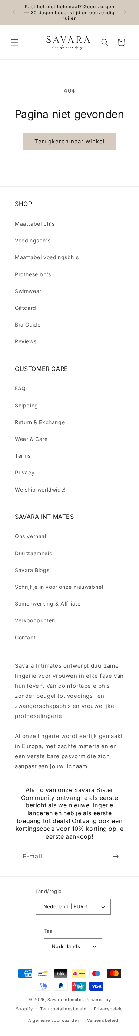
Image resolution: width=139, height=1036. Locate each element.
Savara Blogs (32, 570)
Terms (23, 455)
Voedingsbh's (32, 240)
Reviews (25, 341)
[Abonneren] (115, 856)
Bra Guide (27, 324)
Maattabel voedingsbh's (47, 257)
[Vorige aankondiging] (14, 12)
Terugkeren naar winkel (69, 141)
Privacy (24, 472)
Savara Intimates (65, 999)
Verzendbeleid (102, 1020)
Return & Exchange (40, 422)
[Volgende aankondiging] (125, 12)
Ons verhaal (30, 536)
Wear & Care (31, 439)
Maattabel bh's (34, 223)
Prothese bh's (33, 274)
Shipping (26, 405)
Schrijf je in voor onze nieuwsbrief (59, 587)
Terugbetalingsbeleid (63, 1008)
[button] (15, 42)
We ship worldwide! (40, 489)
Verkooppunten (35, 620)
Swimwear (28, 291)
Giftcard (25, 308)
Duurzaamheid (34, 553)
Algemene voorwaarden (54, 1020)
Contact (25, 637)
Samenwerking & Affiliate (47, 603)
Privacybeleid (108, 1008)
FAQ (20, 388)
